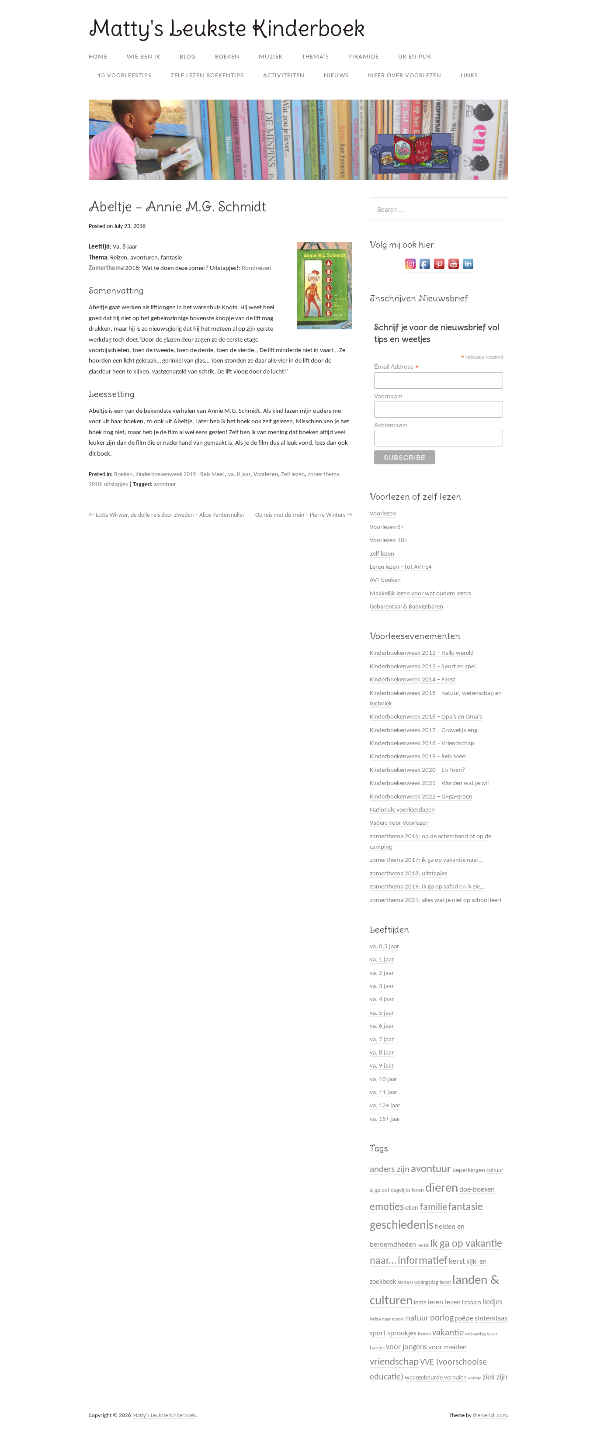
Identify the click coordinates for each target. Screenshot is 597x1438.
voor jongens (406, 1347)
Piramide (363, 57)
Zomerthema (106, 268)
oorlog (442, 1318)
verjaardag (475, 1334)
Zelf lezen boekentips (207, 76)
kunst (445, 1282)
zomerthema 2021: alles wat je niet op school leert (436, 900)
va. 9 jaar (382, 1066)
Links (469, 76)
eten (412, 1208)
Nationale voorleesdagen (402, 810)
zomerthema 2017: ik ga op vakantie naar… (426, 860)
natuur (417, 1318)
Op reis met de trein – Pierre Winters (303, 515)
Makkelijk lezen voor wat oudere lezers (420, 594)
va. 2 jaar (382, 973)
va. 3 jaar (382, 986)
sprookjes (402, 1333)
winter (474, 1378)
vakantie (448, 1333)
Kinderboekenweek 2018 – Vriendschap (422, 743)
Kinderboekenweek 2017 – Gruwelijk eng (423, 730)
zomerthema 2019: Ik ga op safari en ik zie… (427, 887)
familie (433, 1207)
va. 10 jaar (383, 1079)
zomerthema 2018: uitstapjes (409, 874)
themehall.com (490, 1415)
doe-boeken (477, 1189)
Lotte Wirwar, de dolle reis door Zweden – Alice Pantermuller (167, 515)
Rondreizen (256, 268)
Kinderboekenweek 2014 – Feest (412, 680)
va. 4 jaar (382, 999)
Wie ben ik (143, 57)
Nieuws (336, 76)
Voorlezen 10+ (388, 540)
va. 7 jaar (382, 1040)
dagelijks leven (407, 1190)
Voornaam (388, 396)
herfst (423, 1245)
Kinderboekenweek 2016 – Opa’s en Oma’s (426, 717)
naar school (393, 1319)
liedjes (492, 1302)
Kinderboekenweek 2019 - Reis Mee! (180, 474)
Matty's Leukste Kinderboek (227, 28)
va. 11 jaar (383, 1092)
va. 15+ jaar (385, 1119)
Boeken (227, 57)
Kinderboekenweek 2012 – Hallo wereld (422, 653)
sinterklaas (491, 1318)
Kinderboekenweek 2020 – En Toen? (417, 770)
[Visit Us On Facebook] (424, 269)
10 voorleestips (124, 76)
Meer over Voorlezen (404, 76)
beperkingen (468, 1170)
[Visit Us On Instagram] (410, 269)
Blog (188, 57)
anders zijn (390, 1169)
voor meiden (447, 1347)
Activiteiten (284, 76)
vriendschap (394, 1362)
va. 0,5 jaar (384, 947)
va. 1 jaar (382, 960)
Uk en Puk (414, 57)
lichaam (471, 1303)
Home (98, 57)
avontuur (165, 484)
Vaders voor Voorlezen (399, 823)
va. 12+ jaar (385, 1106)
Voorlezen (265, 474)
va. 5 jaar (382, 1013)
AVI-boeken (385, 580)
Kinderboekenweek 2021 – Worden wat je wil (429, 783)
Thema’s (315, 57)
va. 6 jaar (382, 1026)
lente (420, 1303)
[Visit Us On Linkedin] (468, 269)
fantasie (465, 1207)
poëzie (464, 1318)
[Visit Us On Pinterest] (439, 269)
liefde (375, 1319)
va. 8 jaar (239, 474)
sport (378, 1333)
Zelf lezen (293, 474)
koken (405, 1282)
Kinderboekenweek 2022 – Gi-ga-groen (421, 797)
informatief (423, 1260)
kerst (457, 1262)
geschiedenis (402, 1226)
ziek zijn (494, 1377)
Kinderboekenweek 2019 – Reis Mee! (418, 757)
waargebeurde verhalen (436, 1378)
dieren (441, 1188)
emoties (387, 1207)
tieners (424, 1334)
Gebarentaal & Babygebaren (406, 607)
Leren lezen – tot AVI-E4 (401, 567)
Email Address (396, 367)
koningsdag (426, 1282)
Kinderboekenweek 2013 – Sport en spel (423, 667)
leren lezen (444, 1302)
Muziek (271, 57)
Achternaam (391, 425)
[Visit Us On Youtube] (453, 269)
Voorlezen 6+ (387, 527)
